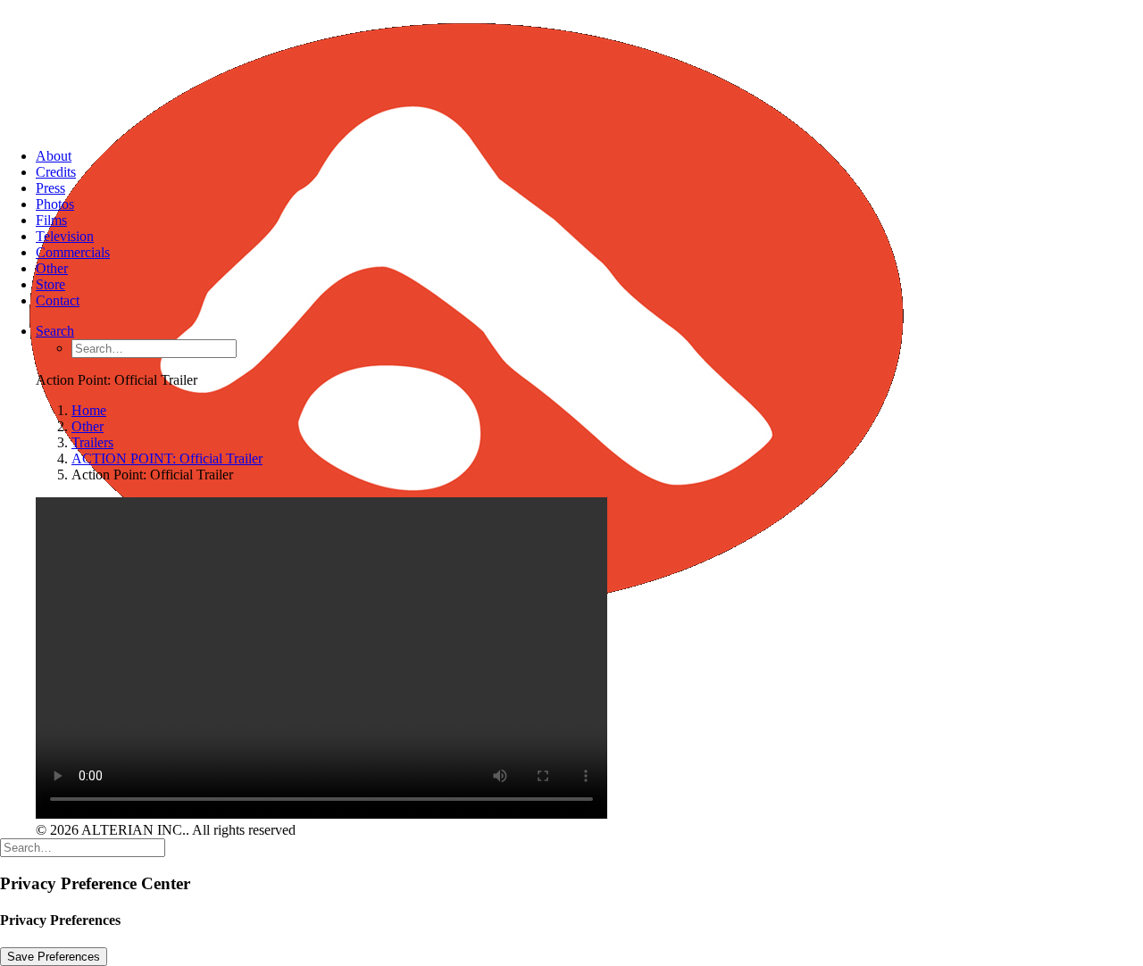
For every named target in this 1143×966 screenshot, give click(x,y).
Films (51, 220)
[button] (55, 330)
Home (88, 410)
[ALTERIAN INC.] (571, 67)
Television (65, 236)
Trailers (92, 442)
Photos (55, 204)
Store (50, 284)
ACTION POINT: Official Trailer (167, 458)
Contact (57, 300)
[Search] (82, 846)
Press (50, 188)
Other (52, 268)
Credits (56, 171)
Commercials (73, 252)
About (53, 155)
